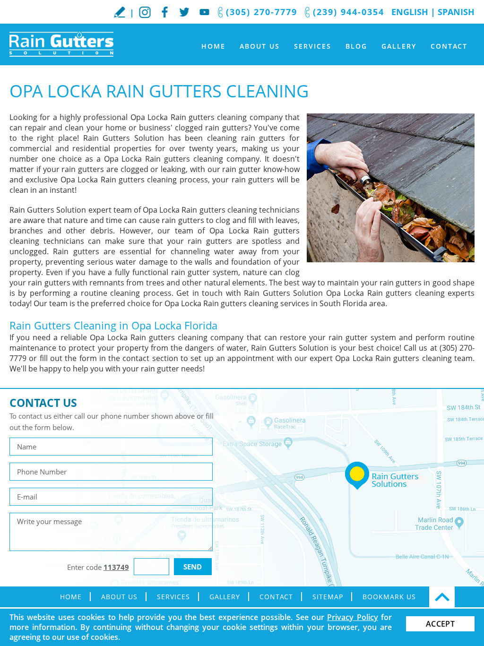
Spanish (456, 11)
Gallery (398, 46)
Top (442, 596)
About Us (260, 46)
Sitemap (327, 596)
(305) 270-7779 (261, 11)
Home (213, 46)
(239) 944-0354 (348, 11)
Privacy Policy (352, 617)
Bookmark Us (389, 596)
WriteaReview (119, 12)
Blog (356, 46)
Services (312, 46)
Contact (449, 46)
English (409, 11)
